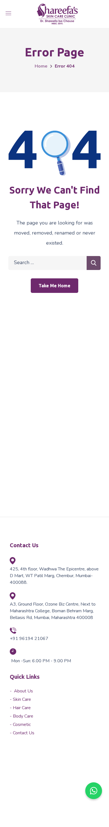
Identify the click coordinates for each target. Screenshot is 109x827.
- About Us (21, 691)
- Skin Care (20, 699)
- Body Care (21, 716)
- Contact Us (22, 733)
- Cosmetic (20, 724)
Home (41, 66)
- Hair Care (20, 708)
